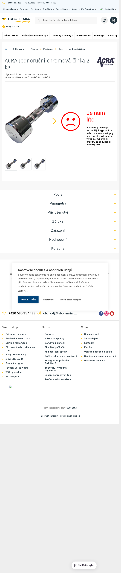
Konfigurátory (87, 9)
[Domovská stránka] (6, 49)
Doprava (49, 316)
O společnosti (91, 316)
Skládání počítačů (54, 329)
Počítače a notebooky (34, 35)
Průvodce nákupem (16, 316)
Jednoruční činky (77, 49)
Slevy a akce (13, 26)
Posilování (48, 49)
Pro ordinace (62, 9)
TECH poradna (14, 354)
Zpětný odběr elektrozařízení (61, 338)
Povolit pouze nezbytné (70, 300)
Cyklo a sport (19, 49)
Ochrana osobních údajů (98, 333)
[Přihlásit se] (104, 20)
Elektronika (82, 35)
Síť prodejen (91, 320)
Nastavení (48, 299)
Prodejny (24, 9)
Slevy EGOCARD (14, 340)
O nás (74, 9)
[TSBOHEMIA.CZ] (16, 20)
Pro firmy (35, 9)
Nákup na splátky (54, 320)
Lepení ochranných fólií (58, 357)
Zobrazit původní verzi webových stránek (60, 398)
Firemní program (15, 345)
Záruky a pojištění (55, 324)
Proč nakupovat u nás (18, 320)
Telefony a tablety (61, 35)
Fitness (34, 49)
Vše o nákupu (9, 9)
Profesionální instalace (58, 361)
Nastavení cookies (94, 342)
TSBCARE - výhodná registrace (56, 351)
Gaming (98, 35)
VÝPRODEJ (10, 35)
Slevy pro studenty (16, 336)
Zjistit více (23, 291)
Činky (61, 49)
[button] (108, 9)
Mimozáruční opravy (56, 333)
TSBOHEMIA (71, 390)
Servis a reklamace (16, 324)
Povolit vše (28, 299)
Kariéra (88, 329)
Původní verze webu (17, 349)
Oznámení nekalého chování (100, 338)
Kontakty (89, 324)
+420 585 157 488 (13, 3)
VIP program (13, 358)
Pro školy (47, 9)
